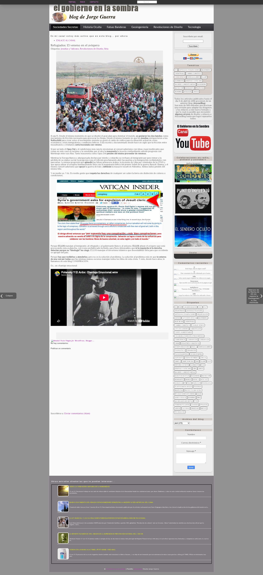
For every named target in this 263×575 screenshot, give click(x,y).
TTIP (196, 401)
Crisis (177, 343)
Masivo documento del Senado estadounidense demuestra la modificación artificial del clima (111, 502)
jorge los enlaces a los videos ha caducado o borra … (195, 295)
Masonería (201, 84)
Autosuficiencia (189, 318)
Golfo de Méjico (192, 358)
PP (185, 383)
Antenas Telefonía (194, 311)
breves (204, 408)
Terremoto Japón (182, 405)
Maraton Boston (182, 376)
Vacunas (185, 408)
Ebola (194, 347)
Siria (106, 49)
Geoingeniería (196, 354)
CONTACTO (94, 2)
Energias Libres (193, 77)
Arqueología (202, 314)
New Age (204, 379)
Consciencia (180, 77)
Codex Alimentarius (183, 332)
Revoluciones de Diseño (91, 49)
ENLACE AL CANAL (65, 40)
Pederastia (206, 383)
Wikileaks (195, 408)
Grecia (203, 358)
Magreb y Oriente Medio (185, 84)
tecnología (180, 412)
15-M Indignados (190, 307)
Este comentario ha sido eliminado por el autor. (196, 273)
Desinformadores (182, 347)
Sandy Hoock (180, 397)
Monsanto (189, 88)
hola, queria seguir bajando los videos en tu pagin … (195, 278)
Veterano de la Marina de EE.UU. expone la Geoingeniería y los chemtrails (253, 296)
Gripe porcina (188, 361)
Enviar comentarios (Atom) (77, 413)
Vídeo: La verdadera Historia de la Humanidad (89, 487)
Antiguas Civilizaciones (189, 70)
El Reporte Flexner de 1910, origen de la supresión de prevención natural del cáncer (106, 534)
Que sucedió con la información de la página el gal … (195, 283)
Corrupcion (192, 340)
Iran (203, 365)
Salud (199, 394)
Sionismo (178, 92)
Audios (178, 318)
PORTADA (72, 2)
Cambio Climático (194, 73)
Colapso (9, 295)
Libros (200, 368)
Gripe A (178, 361)
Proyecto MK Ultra (193, 390)
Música (196, 379)
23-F (205, 307)
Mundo (188, 379)
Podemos (197, 387)
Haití (209, 361)
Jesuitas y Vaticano (70, 49)
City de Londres (181, 329)
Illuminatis (179, 81)
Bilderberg (206, 70)
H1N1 (197, 361)
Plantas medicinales (183, 387)
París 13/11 (196, 383)
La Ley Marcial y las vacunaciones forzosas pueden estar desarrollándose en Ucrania (107, 518)
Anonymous (180, 311)
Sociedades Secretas (184, 401)
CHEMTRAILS (180, 73)
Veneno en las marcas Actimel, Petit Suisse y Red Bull (92, 550)
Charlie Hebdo (198, 325)
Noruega (178, 383)
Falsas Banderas (182, 354)
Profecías (200, 88)
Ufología (187, 92)
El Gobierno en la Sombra (115, 569)
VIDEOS (196, 92)
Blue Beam (179, 321)
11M (180, 307)
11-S (176, 70)
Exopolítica (180, 350)
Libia (195, 368)
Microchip (179, 88)
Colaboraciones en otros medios (189, 336)
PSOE (189, 383)
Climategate (195, 329)
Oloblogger (138, 569)
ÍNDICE (82, 2)
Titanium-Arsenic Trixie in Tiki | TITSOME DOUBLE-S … (195, 289)
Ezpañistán (191, 350)
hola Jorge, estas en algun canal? (195, 268)
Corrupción (204, 340)
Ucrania (194, 405)
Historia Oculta (181, 365)
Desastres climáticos (190, 343)
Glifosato (179, 358)
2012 (200, 307)
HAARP (204, 77)
